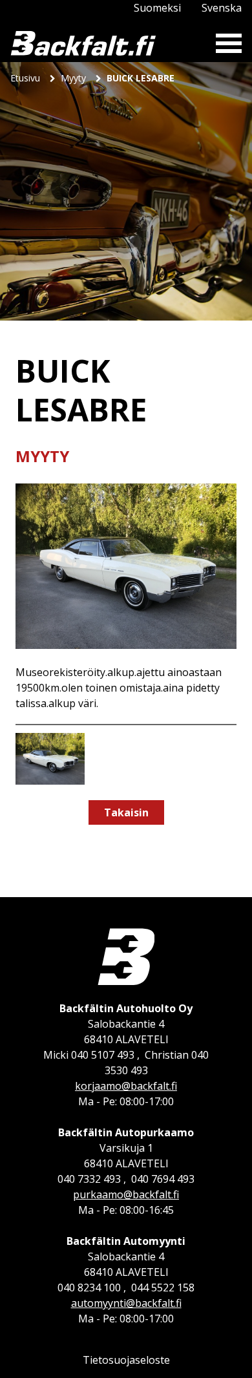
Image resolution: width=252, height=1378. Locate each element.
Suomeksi (157, 8)
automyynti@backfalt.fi (126, 1303)
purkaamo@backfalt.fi (126, 1194)
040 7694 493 (162, 1179)
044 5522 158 (162, 1287)
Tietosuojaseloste (126, 1360)
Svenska (222, 8)
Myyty (75, 78)
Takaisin (126, 812)
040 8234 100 (89, 1287)
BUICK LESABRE (140, 78)
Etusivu (26, 78)
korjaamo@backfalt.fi (126, 1086)
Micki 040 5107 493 (88, 1055)
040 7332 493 (89, 1179)
